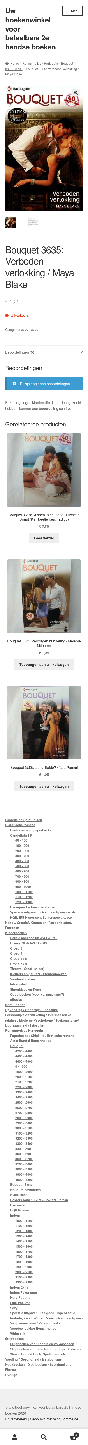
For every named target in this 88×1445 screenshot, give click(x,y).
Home (14, 63)
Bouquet (67, 63)
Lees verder (44, 538)
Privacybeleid (16, 1419)
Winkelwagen (68, 1433)
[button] (76, 92)
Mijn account (14, 1437)
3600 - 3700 (14, 68)
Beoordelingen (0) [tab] (19, 352)
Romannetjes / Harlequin (40, 63)
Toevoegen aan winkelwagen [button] (44, 664)
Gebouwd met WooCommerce (54, 1419)
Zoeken (44, 1437)
